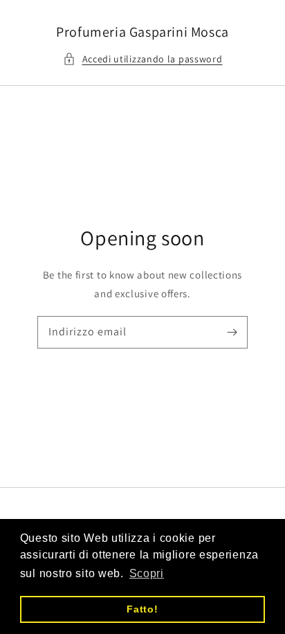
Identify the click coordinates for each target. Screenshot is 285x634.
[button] (143, 59)
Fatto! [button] (142, 609)
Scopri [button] (146, 573)
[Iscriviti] (232, 332)
